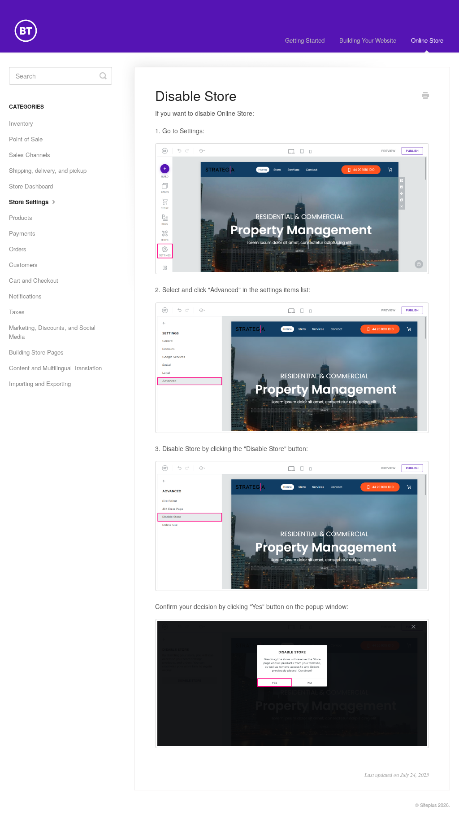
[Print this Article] (425, 96)
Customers (23, 264)
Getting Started (305, 40)
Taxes (17, 311)
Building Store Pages (36, 352)
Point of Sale (26, 139)
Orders (17, 249)
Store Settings (29, 201)
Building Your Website (367, 40)
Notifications (25, 296)
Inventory (21, 123)
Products (20, 217)
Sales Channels (29, 154)
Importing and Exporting (40, 383)
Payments (22, 233)
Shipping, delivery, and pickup (48, 170)
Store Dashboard (31, 186)
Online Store (427, 40)
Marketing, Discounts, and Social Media (52, 332)
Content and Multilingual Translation (55, 368)
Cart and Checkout (33, 280)
